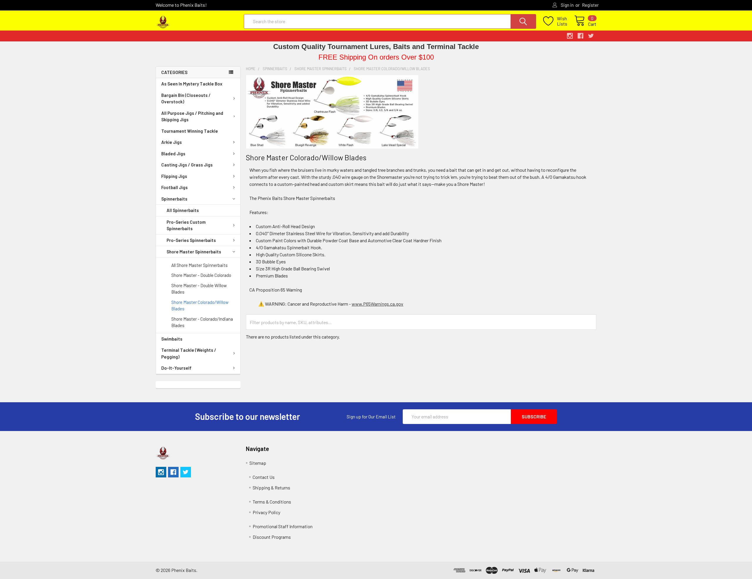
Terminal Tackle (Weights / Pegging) (188, 353)
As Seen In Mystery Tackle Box (191, 83)
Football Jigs (174, 187)
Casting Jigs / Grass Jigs (187, 164)
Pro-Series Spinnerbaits (191, 240)
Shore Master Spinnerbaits (194, 251)
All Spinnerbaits (183, 210)
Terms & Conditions (272, 501)
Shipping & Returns (271, 487)
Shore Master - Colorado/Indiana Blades (202, 322)
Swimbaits (171, 338)
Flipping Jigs (174, 176)
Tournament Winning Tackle (189, 131)
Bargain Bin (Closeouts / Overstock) (186, 98)
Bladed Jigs (173, 153)
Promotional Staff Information (283, 526)
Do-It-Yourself (176, 368)
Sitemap (257, 463)
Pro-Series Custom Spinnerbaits (186, 225)
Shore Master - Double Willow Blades (199, 289)
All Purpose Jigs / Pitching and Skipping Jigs (192, 116)
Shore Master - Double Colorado (201, 275)
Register (590, 5)
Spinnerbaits (174, 198)
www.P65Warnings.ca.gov (377, 304)
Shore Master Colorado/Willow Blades (200, 305)
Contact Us (264, 477)
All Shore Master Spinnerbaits (199, 265)
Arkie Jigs (171, 142)
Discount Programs (272, 537)
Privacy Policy (266, 512)
